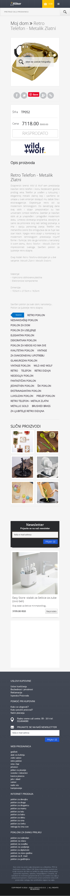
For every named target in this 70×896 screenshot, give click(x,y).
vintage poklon (20, 365)
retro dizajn (43, 370)
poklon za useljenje (23, 330)
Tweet (24, 95)
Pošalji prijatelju (43, 95)
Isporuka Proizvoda (20, 695)
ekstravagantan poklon (26, 390)
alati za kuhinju (18, 755)
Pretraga (65, 12)
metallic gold (20, 406)
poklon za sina (17, 820)
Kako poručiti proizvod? (22, 710)
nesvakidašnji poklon (24, 320)
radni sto (15, 785)
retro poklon (36, 315)
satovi (13, 782)
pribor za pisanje (18, 770)
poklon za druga (18, 802)
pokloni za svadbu (19, 844)
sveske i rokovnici (19, 773)
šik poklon (44, 385)
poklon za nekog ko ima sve (28, 345)
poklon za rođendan (20, 838)
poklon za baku (18, 814)
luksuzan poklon (22, 395)
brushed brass (41, 406)
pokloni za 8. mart (19, 856)
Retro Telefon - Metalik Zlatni (30, 400)
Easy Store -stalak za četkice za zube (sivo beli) (34, 599)
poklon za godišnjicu (20, 859)
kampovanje (16, 788)
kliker (16, 4)
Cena (15, 123)
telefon (26, 370)
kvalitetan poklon (22, 350)
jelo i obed (15, 779)
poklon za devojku (19, 799)
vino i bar (15, 764)
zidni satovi (16, 758)
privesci (14, 767)
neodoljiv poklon (22, 375)
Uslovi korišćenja (19, 686)
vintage (42, 350)
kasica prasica (17, 776)
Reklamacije (16, 692)
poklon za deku (18, 817)
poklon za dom (20, 325)
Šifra (15, 112)
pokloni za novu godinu (21, 853)
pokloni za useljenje (20, 847)
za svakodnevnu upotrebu (27, 355)
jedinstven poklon (22, 385)
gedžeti (14, 752)
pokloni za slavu (18, 841)
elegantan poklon (22, 335)
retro (14, 370)
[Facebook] (17, 95)
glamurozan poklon (24, 360)
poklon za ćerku (18, 823)
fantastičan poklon (23, 380)
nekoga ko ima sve (19, 826)
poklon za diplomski (20, 850)
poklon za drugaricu (20, 805)
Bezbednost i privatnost (22, 689)
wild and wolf (43, 365)
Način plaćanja (17, 713)
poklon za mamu (18, 808)
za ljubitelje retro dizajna (27, 411)
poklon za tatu (17, 811)
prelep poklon (45, 395)
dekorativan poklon (23, 340)
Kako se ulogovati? (20, 707)
